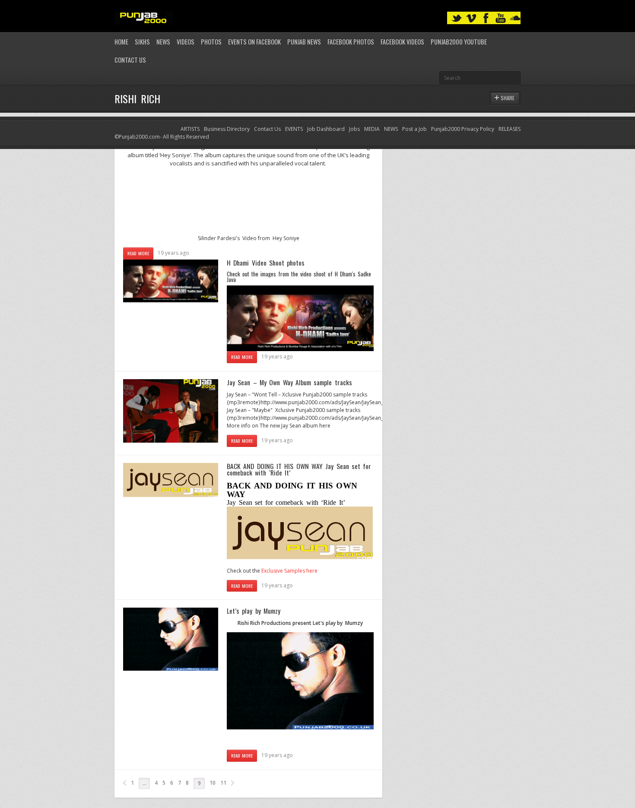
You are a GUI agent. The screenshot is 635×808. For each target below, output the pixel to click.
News (163, 41)
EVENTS (294, 129)
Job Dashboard (326, 129)
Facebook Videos (402, 41)
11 (223, 782)
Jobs (354, 129)
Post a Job (414, 129)
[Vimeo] (471, 18)
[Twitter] (456, 18)
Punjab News (304, 41)
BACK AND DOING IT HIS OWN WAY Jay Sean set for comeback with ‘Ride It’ (299, 469)
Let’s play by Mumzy (253, 610)
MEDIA (372, 129)
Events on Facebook (254, 41)
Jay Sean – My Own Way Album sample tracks (289, 382)
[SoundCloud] (515, 18)
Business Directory (227, 129)
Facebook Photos (350, 41)
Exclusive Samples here (289, 570)
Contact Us (130, 59)
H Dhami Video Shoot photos (266, 262)
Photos (211, 41)
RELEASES (509, 129)
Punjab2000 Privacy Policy (462, 129)
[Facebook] (486, 18)
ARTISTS (190, 129)
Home (121, 41)
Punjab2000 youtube (459, 41)
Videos (185, 41)
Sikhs (142, 41)
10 (213, 782)
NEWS (391, 129)
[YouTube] (500, 18)
